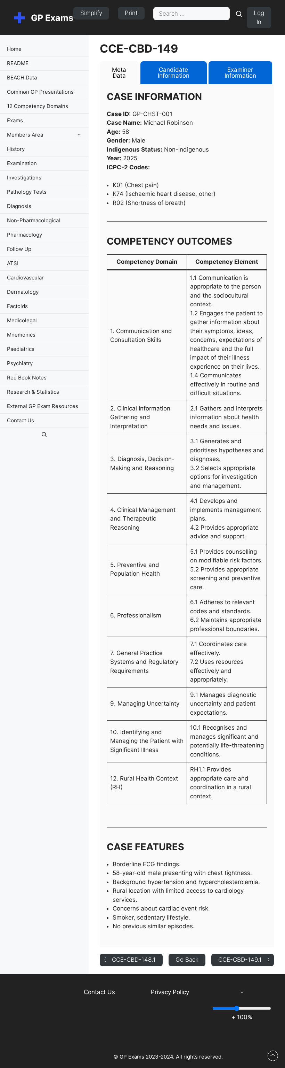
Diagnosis (19, 206)
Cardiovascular (25, 277)
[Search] (239, 13)
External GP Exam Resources (42, 406)
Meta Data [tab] (119, 72)
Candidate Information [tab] (173, 72)
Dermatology (23, 292)
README (17, 63)
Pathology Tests (27, 192)
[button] (81, 135)
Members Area (25, 134)
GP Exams (52, 18)
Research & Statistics (33, 392)
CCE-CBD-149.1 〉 (245, 959)
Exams (15, 120)
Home (14, 49)
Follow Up (19, 249)
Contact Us (20, 420)
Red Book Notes (27, 377)
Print (131, 12)
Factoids (17, 306)
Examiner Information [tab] (240, 72)
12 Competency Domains (37, 106)
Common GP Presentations (40, 92)
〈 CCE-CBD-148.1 (128, 959)
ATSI (12, 263)
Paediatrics (20, 349)
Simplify (91, 12)
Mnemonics (21, 334)
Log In (259, 17)
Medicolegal (22, 320)
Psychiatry (20, 363)
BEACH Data (22, 77)
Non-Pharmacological (33, 220)
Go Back (187, 959)
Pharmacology (24, 234)
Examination (22, 163)
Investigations (24, 177)
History (16, 149)
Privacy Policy (170, 992)
